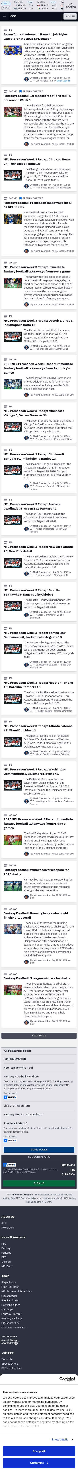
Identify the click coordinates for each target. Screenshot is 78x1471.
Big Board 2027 (10, 1323)
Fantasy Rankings (12, 1318)
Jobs (4, 1223)
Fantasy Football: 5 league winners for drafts (37, 978)
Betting (6, 1248)
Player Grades (9, 1296)
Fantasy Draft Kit (11, 1314)
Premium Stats (10, 1300)
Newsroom (7, 1227)
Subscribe (7, 1359)
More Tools (39, 1149)
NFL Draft (7, 1266)
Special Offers (9, 1363)
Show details (60, 1439)
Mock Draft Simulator (13, 1327)
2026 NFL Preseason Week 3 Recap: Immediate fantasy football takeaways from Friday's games (38, 824)
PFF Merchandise (11, 1368)
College (6, 1261)
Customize (37, 1462)
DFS (4, 1257)
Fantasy (13, 91)
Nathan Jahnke (42, 144)
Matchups (7, 1309)
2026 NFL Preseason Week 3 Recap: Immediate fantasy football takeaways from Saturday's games (38, 368)
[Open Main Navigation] (4, 16)
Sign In (70, 16)
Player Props (8, 1282)
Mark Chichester (42, 78)
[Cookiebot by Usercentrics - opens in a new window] (59, 1379)
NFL (6, 4)
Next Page (39, 1035)
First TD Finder (10, 1287)
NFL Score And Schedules (16, 1291)
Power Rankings (10, 1305)
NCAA (6, 8)
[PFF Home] (13, 16)
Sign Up (39, 1183)
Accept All (39, 1451)
